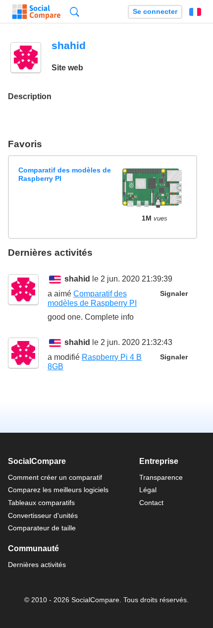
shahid (77, 279)
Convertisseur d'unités (43, 515)
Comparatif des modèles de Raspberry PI (64, 174)
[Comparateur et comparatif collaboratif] (36, 12)
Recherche (74, 11)
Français (195, 12)
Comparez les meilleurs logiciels (58, 490)
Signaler (174, 293)
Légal (148, 490)
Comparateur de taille (42, 528)
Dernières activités (37, 565)
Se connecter (155, 11)
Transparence (161, 477)
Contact (151, 503)
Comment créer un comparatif (55, 477)
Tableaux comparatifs (41, 503)
